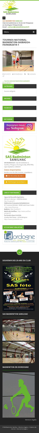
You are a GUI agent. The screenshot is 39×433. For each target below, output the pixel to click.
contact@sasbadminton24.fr (18, 27)
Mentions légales (31, 420)
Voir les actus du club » (15, 176)
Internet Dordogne (22, 429)
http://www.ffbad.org (11, 207)
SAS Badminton (18, 74)
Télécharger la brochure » (16, 182)
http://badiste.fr (15, 209)
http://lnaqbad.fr (9, 201)
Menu (6, 32)
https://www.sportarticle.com (13, 219)
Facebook (7, 108)
